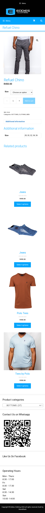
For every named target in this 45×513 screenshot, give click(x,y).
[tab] (22, 121)
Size (6, 92)
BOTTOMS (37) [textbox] (22, 405)
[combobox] (22, 405)
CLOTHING (22, 114)
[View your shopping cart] (34, 21)
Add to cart (29, 101)
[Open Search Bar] (41, 21)
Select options (22, 204)
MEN (28, 114)
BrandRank (22, 509)
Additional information (15, 121)
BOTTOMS (15, 114)
